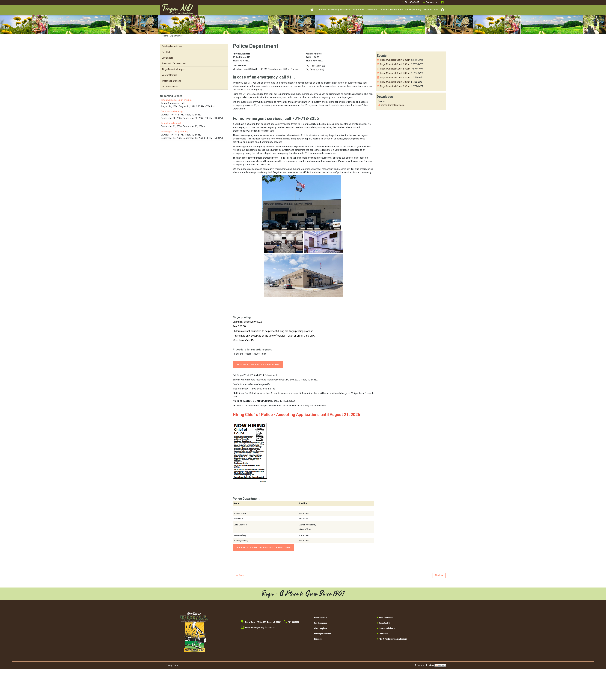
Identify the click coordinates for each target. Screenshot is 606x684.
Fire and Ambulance (387, 628)
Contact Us (431, 2)
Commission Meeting (172, 111)
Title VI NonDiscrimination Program (393, 638)
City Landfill (383, 633)
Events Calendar (320, 617)
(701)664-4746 (313, 69)
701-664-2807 (412, 2)
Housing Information (322, 633)
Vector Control (384, 622)
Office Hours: (239, 66)
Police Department (386, 617)
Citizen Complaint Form (392, 105)
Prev (241, 575)
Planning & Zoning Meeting (174, 131)
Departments (176, 36)
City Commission (320, 622)
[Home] (312, 10)
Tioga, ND (177, 9)
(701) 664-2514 (313, 65)
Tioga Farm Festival (171, 123)
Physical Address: (241, 54)
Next (437, 575)
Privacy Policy (172, 665)
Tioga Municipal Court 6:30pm (395, 60)
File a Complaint (320, 628)
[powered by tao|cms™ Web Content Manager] (440, 665)
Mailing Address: (314, 54)
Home (165, 36)
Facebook (443, 2)
